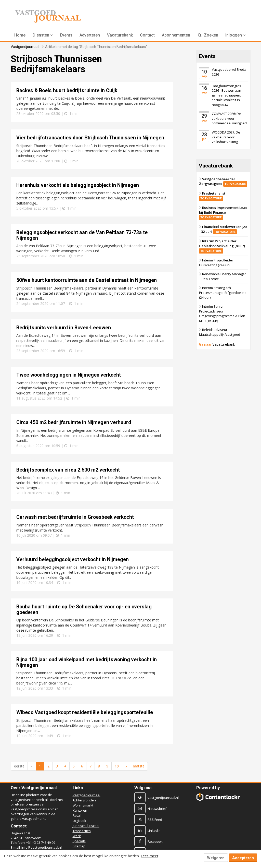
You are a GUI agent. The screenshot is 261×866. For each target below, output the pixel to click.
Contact (147, 35)
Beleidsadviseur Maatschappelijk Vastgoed (219, 332)
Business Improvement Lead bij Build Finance (223, 212)
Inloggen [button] (234, 35)
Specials (79, 841)
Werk (77, 836)
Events (66, 35)
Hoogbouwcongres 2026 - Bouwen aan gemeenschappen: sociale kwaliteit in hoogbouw (226, 95)
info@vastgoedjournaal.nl (41, 847)
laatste (139, 766)
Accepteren (243, 858)
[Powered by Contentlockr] (218, 797)
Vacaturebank (120, 35)
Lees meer (149, 855)
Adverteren (90, 35)
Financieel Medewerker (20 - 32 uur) (222, 229)
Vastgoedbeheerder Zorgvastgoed (222, 181)
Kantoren (80, 810)
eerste (19, 766)
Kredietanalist (212, 195)
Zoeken (210, 35)
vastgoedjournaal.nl (163, 797)
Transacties (82, 830)
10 (117, 766)
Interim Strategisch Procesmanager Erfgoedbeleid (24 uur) (222, 293)
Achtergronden (84, 800)
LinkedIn (154, 830)
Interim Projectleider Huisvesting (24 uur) (216, 263)
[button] (42, 35)
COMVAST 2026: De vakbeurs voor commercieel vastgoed (229, 119)
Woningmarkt (83, 805)
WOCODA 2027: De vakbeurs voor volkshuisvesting (226, 137)
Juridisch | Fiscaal (86, 825)
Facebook (155, 841)
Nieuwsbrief (157, 808)
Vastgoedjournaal (25, 47)
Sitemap (79, 846)
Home (19, 35)
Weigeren (216, 858)
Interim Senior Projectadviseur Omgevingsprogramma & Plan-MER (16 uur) (222, 313)
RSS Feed (155, 819)
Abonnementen (176, 35)
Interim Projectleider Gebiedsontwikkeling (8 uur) (222, 246)
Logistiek (79, 820)
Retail (77, 815)
